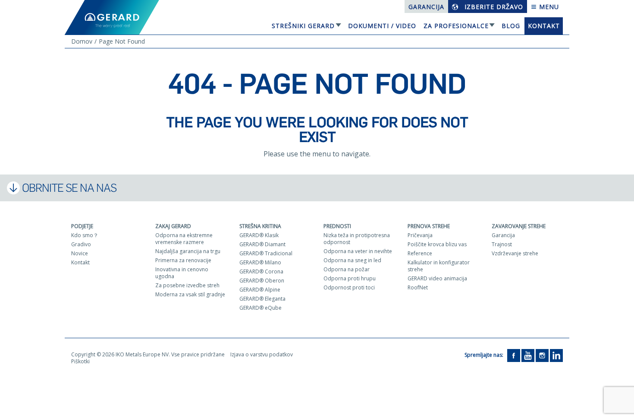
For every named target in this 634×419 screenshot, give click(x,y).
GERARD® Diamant (262, 244)
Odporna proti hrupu (349, 278)
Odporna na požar (346, 269)
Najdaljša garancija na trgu (187, 251)
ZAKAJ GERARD (173, 226)
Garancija (426, 7)
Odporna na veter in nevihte (357, 251)
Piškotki (80, 361)
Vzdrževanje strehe (515, 253)
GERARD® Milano (260, 262)
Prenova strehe (429, 226)
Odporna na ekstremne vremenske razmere (184, 239)
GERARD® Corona (261, 271)
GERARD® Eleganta (262, 298)
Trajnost (502, 244)
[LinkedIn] (556, 355)
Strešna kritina (260, 226)
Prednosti (337, 226)
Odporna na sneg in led (352, 260)
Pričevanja (420, 235)
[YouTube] (527, 355)
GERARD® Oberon (261, 280)
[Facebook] (513, 355)
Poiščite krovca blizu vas (437, 244)
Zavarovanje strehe (519, 226)
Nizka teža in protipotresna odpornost (356, 239)
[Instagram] (542, 355)
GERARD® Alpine (259, 289)
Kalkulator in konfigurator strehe (439, 266)
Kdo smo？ (84, 235)
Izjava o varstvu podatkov (261, 354)
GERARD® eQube (260, 307)
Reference (420, 253)
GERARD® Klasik (259, 235)
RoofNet (418, 287)
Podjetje (82, 226)
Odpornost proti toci (349, 287)
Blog (511, 26)
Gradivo (81, 244)
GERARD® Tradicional (265, 253)
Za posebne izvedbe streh (187, 285)
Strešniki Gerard (303, 26)
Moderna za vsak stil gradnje (190, 294)
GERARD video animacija (437, 278)
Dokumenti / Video (382, 26)
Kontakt (544, 26)
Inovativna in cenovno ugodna (181, 273)
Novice (79, 253)
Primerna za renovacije (183, 260)
